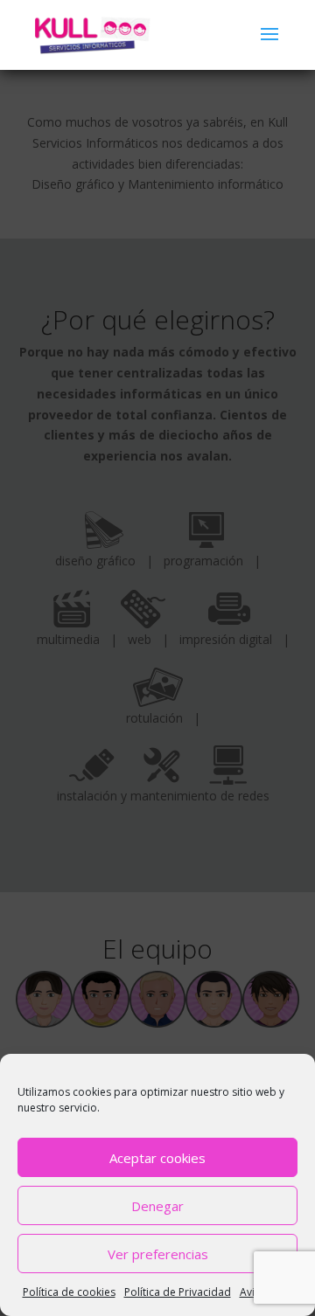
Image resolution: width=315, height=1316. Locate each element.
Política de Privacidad (177, 1292)
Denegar (157, 1206)
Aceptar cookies (157, 1158)
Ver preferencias (158, 1254)
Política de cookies (69, 1292)
